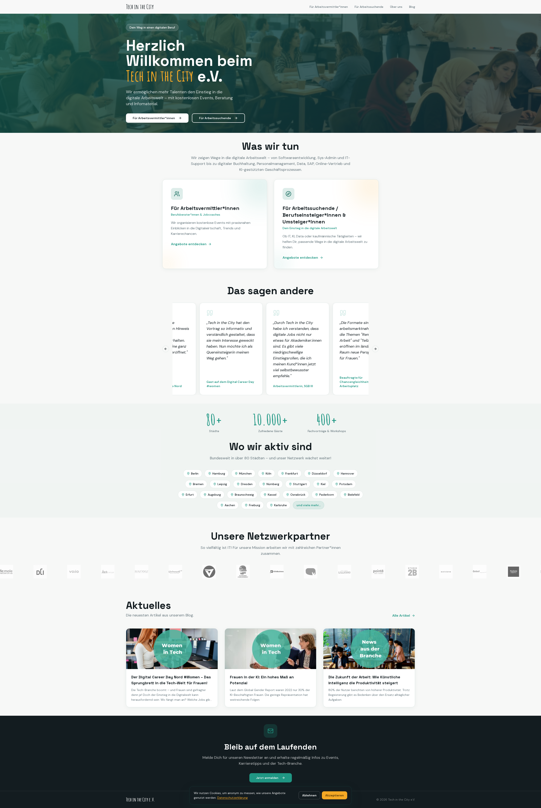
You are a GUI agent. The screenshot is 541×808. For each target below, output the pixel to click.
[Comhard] (464, 571)
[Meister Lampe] (295, 571)
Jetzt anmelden (267, 778)
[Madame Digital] (498, 571)
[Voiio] (59, 571)
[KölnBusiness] (261, 571)
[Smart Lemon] (532, 571)
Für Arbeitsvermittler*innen (329, 7)
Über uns (396, 7)
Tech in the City (140, 7)
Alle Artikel (401, 615)
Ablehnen (309, 795)
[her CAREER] (92, 571)
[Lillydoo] (329, 571)
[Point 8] (363, 571)
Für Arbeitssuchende (369, 7)
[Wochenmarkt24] (160, 571)
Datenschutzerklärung (232, 798)
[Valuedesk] (194, 571)
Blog (412, 7)
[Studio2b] (397, 571)
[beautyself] (126, 571)
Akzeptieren (334, 795)
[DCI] (25, 571)
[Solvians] (430, 571)
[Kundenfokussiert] (228, 571)
